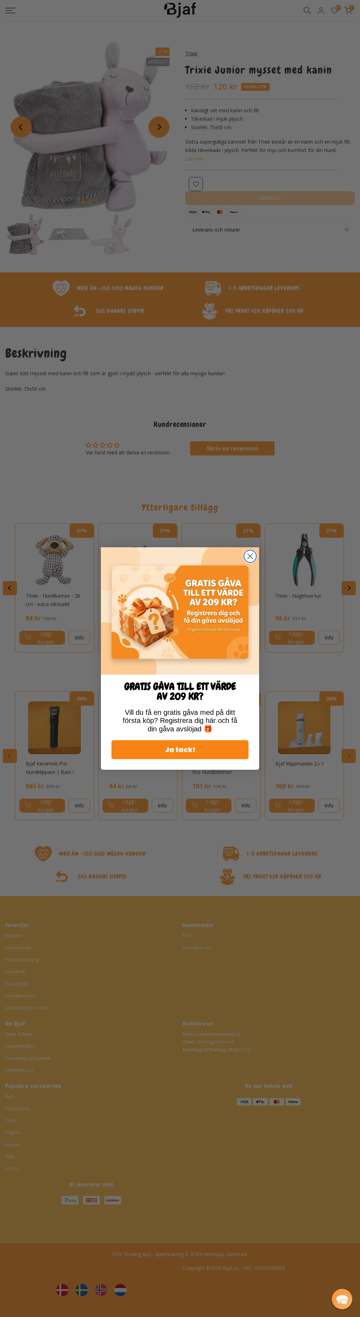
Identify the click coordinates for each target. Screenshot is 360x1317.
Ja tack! (180, 750)
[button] (342, 1299)
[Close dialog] (250, 556)
